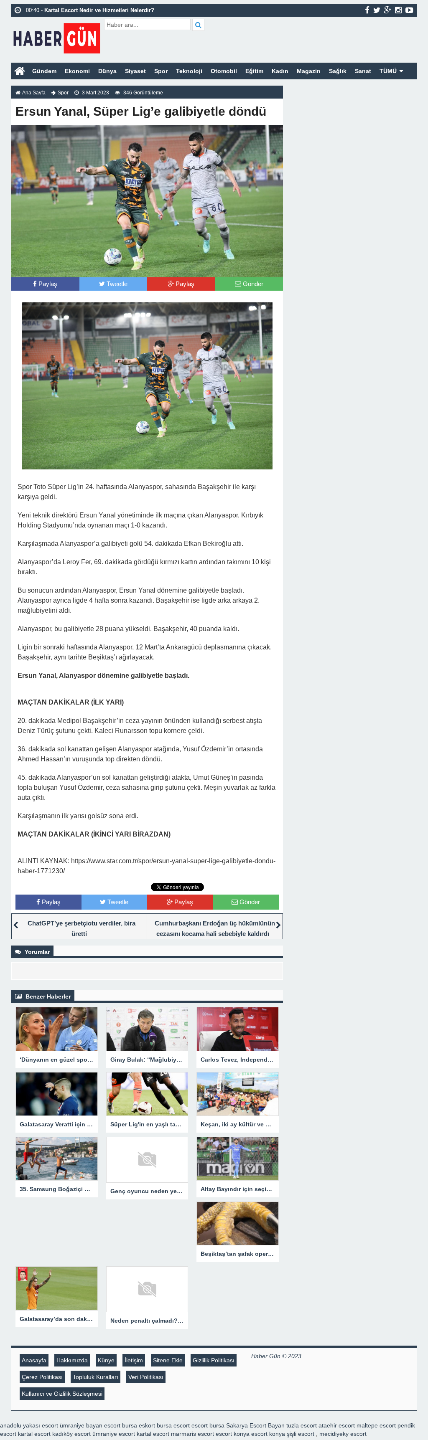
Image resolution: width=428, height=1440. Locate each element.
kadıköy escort (71, 1433)
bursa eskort (138, 1425)
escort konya (233, 1433)
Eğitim (254, 71)
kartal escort (34, 1433)
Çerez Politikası (42, 1377)
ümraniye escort (113, 1433)
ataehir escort (336, 1425)
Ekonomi (77, 71)
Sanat (363, 71)
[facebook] (367, 10)
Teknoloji (189, 71)
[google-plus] (387, 10)
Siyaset (135, 71)
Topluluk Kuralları (95, 1377)
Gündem (44, 71)
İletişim (134, 1360)
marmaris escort (192, 1433)
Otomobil (224, 71)
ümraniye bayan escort (90, 1425)
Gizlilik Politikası (213, 1360)
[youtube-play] (409, 10)
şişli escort (300, 1433)
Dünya (107, 71)
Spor (161, 71)
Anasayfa (34, 1360)
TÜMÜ (388, 71)
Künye (106, 1360)
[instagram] (398, 10)
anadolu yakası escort (29, 1425)
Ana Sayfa (34, 93)
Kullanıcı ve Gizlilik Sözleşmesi (62, 1393)
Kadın (280, 71)
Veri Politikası (145, 1377)
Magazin (309, 71)
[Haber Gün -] (56, 36)
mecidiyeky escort (343, 1433)
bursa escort (173, 1425)
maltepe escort (376, 1425)
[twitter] (376, 10)
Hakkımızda (72, 1360)
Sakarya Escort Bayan (255, 1425)
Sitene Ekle (168, 1360)
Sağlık (337, 71)
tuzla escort (301, 1425)
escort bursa (207, 1425)
